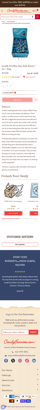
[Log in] (33, 11)
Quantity (5, 82)
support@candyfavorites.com (21, 356)
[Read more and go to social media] (6, 360)
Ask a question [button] (20, 244)
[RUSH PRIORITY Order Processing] (13, 191)
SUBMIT (33, 332)
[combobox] (20, 16)
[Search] (37, 16)
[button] (32, 16)
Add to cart (13, 213)
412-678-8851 (21, 352)
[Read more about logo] (20, 345)
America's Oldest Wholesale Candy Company (20, 347)
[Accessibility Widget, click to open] (3, 407)
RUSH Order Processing (13, 201)
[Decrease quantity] (4, 86)
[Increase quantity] (11, 86)
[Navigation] (2, 11)
